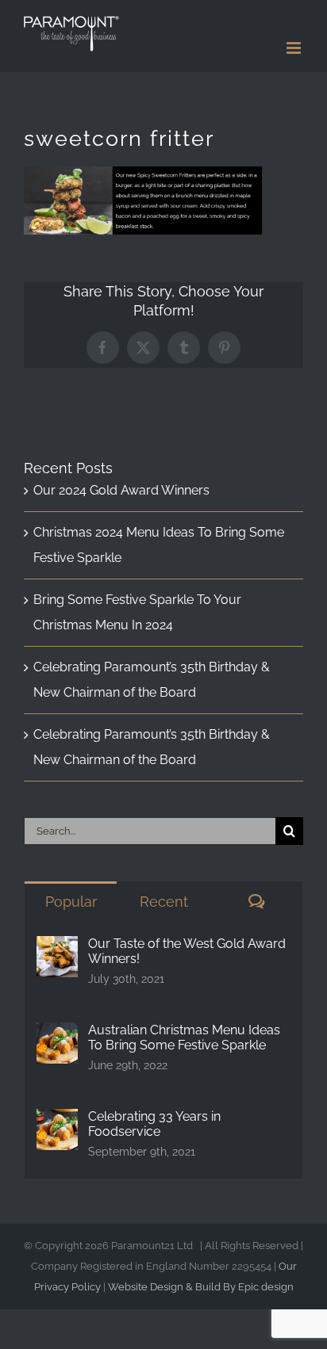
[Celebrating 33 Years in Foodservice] (57, 1121)
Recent (164, 901)
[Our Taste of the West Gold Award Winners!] (57, 948)
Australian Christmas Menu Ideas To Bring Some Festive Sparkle (184, 1037)
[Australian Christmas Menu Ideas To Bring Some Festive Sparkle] (57, 1034)
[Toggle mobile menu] (295, 48)
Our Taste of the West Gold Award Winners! (187, 951)
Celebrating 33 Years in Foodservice (154, 1124)
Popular (71, 901)
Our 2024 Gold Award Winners (121, 490)
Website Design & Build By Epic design (201, 1287)
